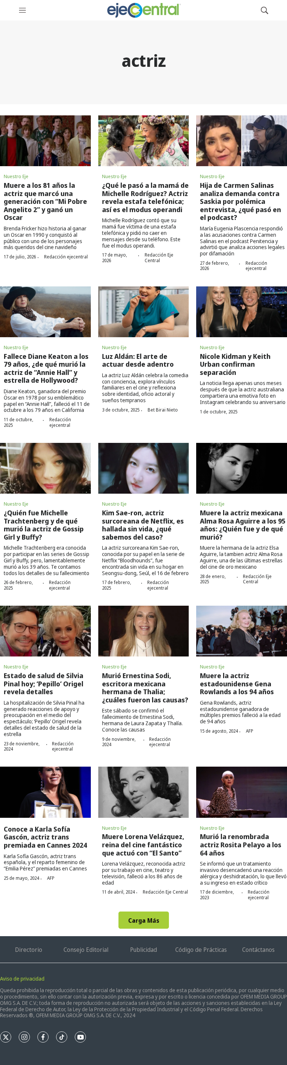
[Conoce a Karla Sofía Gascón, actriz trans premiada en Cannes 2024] (45, 792)
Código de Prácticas (201, 950)
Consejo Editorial (86, 950)
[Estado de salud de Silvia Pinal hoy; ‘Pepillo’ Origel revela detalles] (45, 631)
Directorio (28, 950)
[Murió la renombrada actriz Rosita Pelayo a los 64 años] (241, 792)
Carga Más (143, 920)
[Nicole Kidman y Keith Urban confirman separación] (241, 311)
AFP (249, 731)
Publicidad (143, 950)
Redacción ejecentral (66, 257)
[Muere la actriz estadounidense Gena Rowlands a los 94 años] (241, 631)
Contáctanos (258, 950)
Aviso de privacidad (22, 978)
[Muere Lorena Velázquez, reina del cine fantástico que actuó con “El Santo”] (143, 792)
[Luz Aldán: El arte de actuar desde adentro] (143, 311)
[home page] (143, 10)
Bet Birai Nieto (163, 410)
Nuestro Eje (16, 176)
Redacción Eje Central (159, 257)
